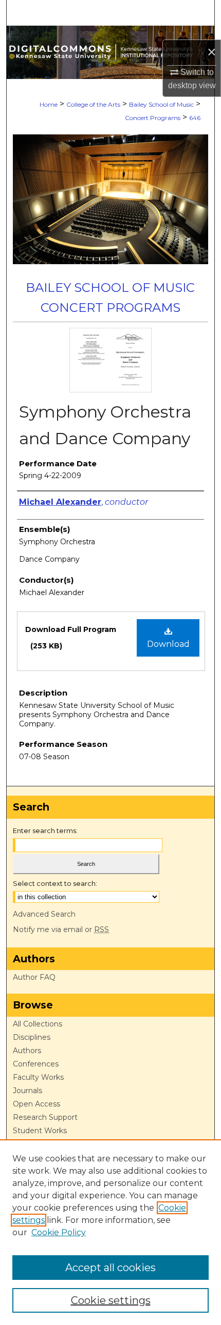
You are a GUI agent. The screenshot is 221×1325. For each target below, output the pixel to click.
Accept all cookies (110, 1267)
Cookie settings (111, 1300)
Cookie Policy (58, 1232)
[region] (110, 1232)
